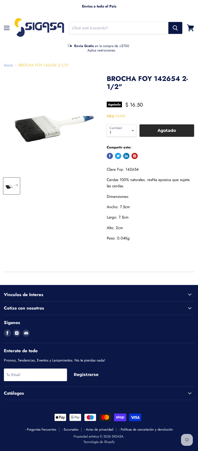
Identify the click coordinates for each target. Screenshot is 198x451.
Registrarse (86, 374)
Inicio (8, 65)
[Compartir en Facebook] (110, 156)
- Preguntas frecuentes (40, 429)
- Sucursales (70, 429)
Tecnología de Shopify (99, 441)
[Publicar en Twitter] (118, 156)
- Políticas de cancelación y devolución (146, 429)
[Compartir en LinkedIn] (126, 156)
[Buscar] (175, 28)
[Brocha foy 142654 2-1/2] (11, 186)
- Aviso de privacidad (98, 429)
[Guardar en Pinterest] (134, 156)
